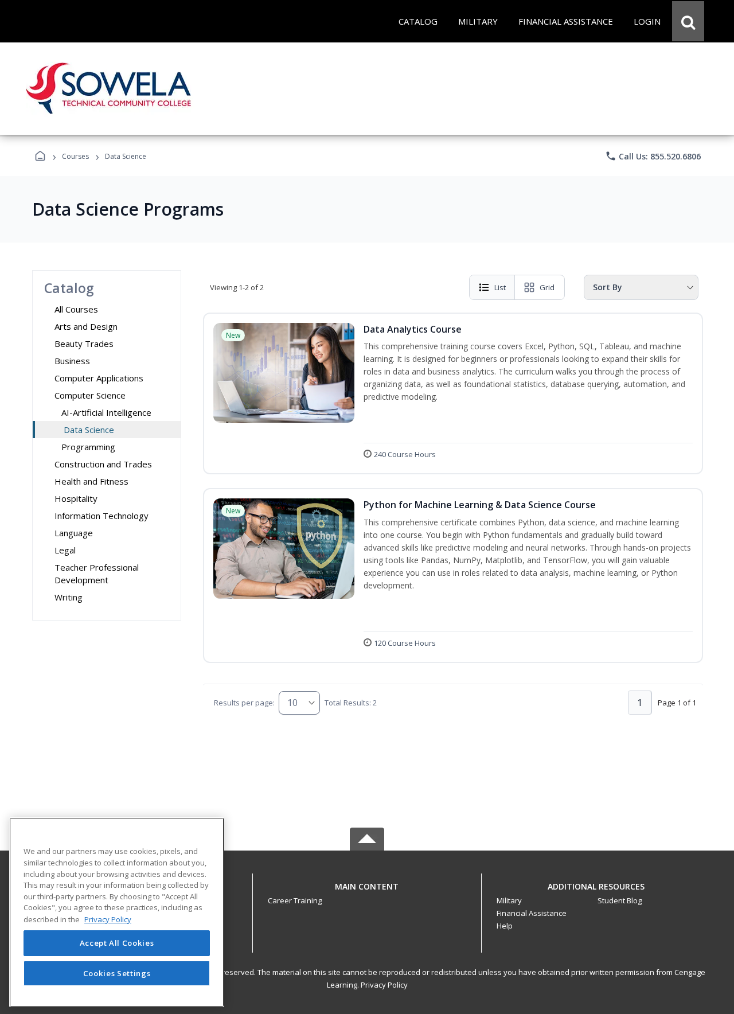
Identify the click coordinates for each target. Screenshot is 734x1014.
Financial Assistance (532, 913)
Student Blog (620, 900)
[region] (116, 912)
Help (505, 926)
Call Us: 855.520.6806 (653, 156)
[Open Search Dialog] (688, 21)
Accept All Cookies (117, 943)
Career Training (295, 900)
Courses (75, 156)
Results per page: (244, 702)
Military (509, 900)
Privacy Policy (384, 985)
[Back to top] (367, 892)
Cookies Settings (117, 973)
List (500, 287)
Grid (547, 287)
